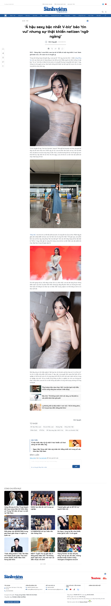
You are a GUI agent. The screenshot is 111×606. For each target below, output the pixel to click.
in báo (58, 48)
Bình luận (3, 61)
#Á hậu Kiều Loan (36, 427)
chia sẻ (48, 48)
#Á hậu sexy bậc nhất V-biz (55, 430)
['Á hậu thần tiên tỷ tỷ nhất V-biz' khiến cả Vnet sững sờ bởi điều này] (75, 443)
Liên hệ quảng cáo (31, 585)
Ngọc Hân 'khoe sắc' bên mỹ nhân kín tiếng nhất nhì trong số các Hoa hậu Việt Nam (57, 450)
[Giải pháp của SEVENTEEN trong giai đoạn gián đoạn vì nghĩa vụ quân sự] (16, 522)
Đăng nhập (33, 458)
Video (74, 15)
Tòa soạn (7, 585)
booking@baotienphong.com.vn (34, 589)
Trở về (3, 66)
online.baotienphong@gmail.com (55, 589)
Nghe (3, 49)
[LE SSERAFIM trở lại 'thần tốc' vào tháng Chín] (43, 522)
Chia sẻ (3, 53)
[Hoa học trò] (105, 578)
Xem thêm (105, 15)
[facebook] (103, 4)
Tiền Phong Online (47, 4)
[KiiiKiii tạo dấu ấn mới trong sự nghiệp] (43, 498)
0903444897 (50, 587)
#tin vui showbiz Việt (72, 430)
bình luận (62, 48)
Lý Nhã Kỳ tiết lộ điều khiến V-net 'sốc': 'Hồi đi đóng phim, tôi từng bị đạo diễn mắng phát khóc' (61, 407)
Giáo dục (28, 15)
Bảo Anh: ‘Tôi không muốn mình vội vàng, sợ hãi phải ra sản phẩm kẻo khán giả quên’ (60, 397)
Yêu (41, 15)
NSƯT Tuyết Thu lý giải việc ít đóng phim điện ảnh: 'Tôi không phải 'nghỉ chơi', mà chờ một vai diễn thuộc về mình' (42, 556)
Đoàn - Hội (12, 15)
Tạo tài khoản (42, 458)
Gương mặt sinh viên (56, 15)
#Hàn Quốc (34, 430)
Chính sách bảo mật (95, 585)
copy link (55, 48)
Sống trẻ (20, 15)
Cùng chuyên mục (12, 488)
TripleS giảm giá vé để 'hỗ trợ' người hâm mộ (68, 508)
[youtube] (106, 4)
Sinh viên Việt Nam (13, 577)
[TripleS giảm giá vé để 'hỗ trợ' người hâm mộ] (69, 498)
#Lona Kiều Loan (48, 427)
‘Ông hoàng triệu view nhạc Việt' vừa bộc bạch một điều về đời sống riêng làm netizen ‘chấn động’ (60, 388)
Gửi (76, 466)
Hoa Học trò (71, 4)
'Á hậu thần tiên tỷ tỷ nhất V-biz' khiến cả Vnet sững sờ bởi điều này (48, 443)
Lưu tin (3, 57)
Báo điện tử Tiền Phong (55, 10)
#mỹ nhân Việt (69, 427)
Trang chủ (5, 15)
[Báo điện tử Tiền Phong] (95, 578)
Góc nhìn (35, 15)
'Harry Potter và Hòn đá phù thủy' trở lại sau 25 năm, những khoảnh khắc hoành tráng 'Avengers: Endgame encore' (69, 556)
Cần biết (99, 15)
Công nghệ (67, 15)
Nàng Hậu (33, 234)
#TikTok (41, 430)
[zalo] (79, 589)
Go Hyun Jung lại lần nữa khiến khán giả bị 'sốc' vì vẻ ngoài (69, 532)
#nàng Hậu (59, 427)
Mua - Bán (90, 15)
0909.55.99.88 (31, 587)
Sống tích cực (82, 15)
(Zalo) (36, 587)
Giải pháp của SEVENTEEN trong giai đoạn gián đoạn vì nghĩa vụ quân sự (16, 533)
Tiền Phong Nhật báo (60, 4)
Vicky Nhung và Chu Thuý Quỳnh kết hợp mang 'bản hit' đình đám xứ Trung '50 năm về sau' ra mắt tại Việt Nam (16, 510)
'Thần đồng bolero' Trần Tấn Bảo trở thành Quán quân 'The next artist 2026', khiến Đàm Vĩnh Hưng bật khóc (16, 556)
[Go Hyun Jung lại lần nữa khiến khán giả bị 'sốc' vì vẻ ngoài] (69, 522)
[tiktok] (75, 589)
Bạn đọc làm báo (13, 602)
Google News (87, 21)
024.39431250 (9, 591)
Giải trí (46, 15)
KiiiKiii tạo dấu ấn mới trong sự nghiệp (42, 508)
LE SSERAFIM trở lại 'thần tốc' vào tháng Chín (42, 532)
